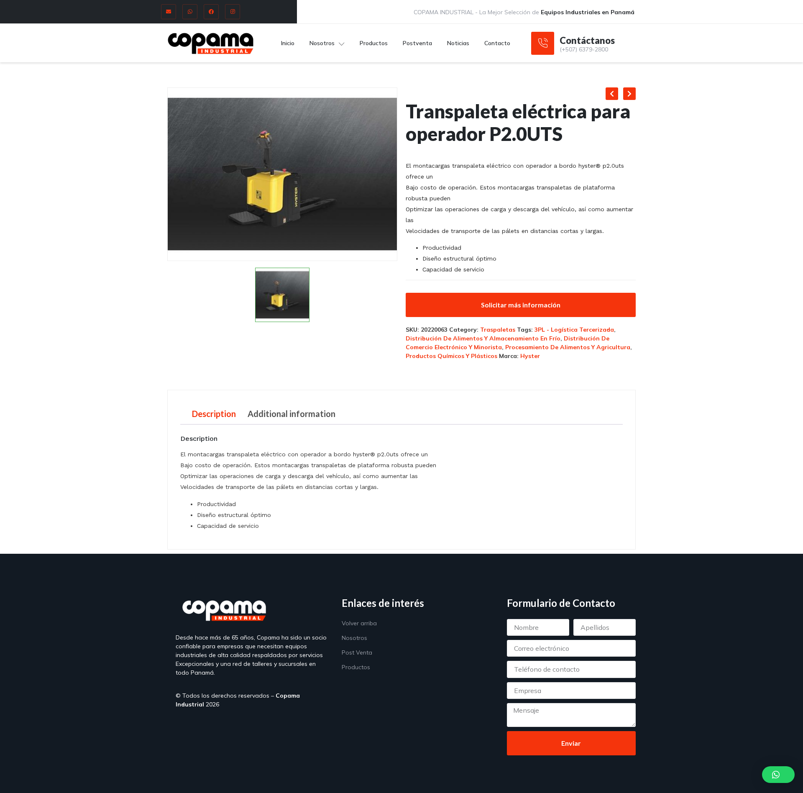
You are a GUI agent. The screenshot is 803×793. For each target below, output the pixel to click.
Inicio (287, 43)
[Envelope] (168, 11)
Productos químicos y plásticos (451, 356)
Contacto (497, 43)
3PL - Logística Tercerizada (574, 329)
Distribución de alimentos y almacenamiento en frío (483, 338)
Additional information (291, 414)
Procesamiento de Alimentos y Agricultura (567, 347)
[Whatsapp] (189, 11)
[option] (282, 174)
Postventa (417, 43)
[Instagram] (232, 11)
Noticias (458, 43)
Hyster (530, 356)
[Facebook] (211, 11)
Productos (374, 43)
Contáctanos (587, 40)
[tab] (214, 414)
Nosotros (322, 43)
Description (214, 414)
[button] (778, 774)
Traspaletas (497, 329)
